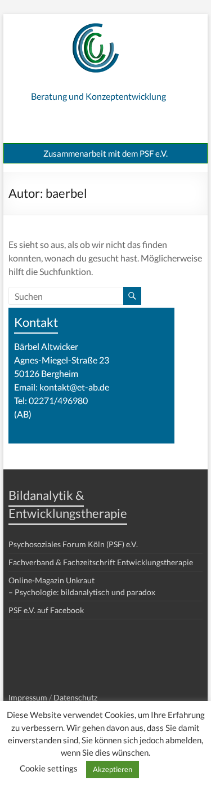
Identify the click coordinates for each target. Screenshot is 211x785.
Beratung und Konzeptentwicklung (98, 96)
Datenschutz (75, 697)
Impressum (27, 697)
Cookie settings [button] (49, 768)
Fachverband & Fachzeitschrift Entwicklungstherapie (100, 562)
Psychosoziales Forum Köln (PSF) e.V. (73, 544)
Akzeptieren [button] (112, 769)
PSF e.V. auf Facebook (46, 610)
